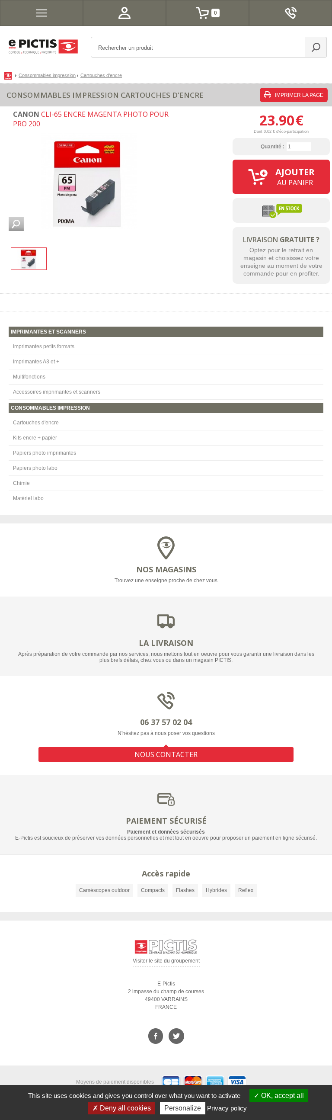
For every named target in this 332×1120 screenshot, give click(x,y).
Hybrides (216, 890)
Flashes (185, 890)
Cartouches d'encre (36, 423)
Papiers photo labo (35, 468)
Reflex (245, 890)
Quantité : (272, 147)
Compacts (153, 890)
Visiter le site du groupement (166, 962)
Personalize (182, 1108)
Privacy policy (227, 1108)
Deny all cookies (124, 1108)
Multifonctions (29, 377)
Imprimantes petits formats (43, 346)
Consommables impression (47, 75)
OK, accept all (281, 1095)
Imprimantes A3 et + (36, 362)
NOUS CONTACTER (166, 754)
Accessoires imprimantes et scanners (56, 392)
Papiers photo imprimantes (44, 453)
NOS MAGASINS (166, 569)
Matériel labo (28, 498)
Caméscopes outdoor (104, 890)
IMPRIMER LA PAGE (298, 95)
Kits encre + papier (35, 438)
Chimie (21, 483)
